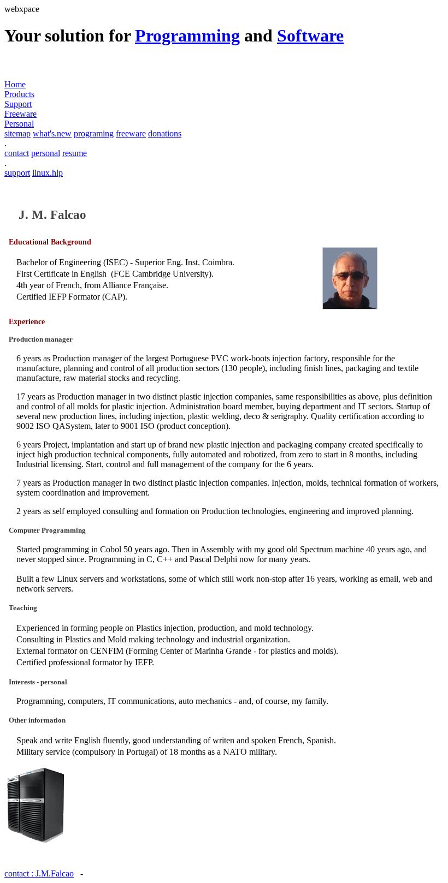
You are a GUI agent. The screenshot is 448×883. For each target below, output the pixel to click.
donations (164, 133)
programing (94, 133)
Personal (19, 123)
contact (16, 153)
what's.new (52, 133)
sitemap (17, 133)
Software (310, 35)
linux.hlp (47, 172)
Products (19, 94)
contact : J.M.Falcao (39, 873)
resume (74, 153)
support (17, 172)
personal (45, 153)
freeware (131, 133)
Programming (187, 35)
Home (15, 84)
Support (18, 104)
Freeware (20, 113)
